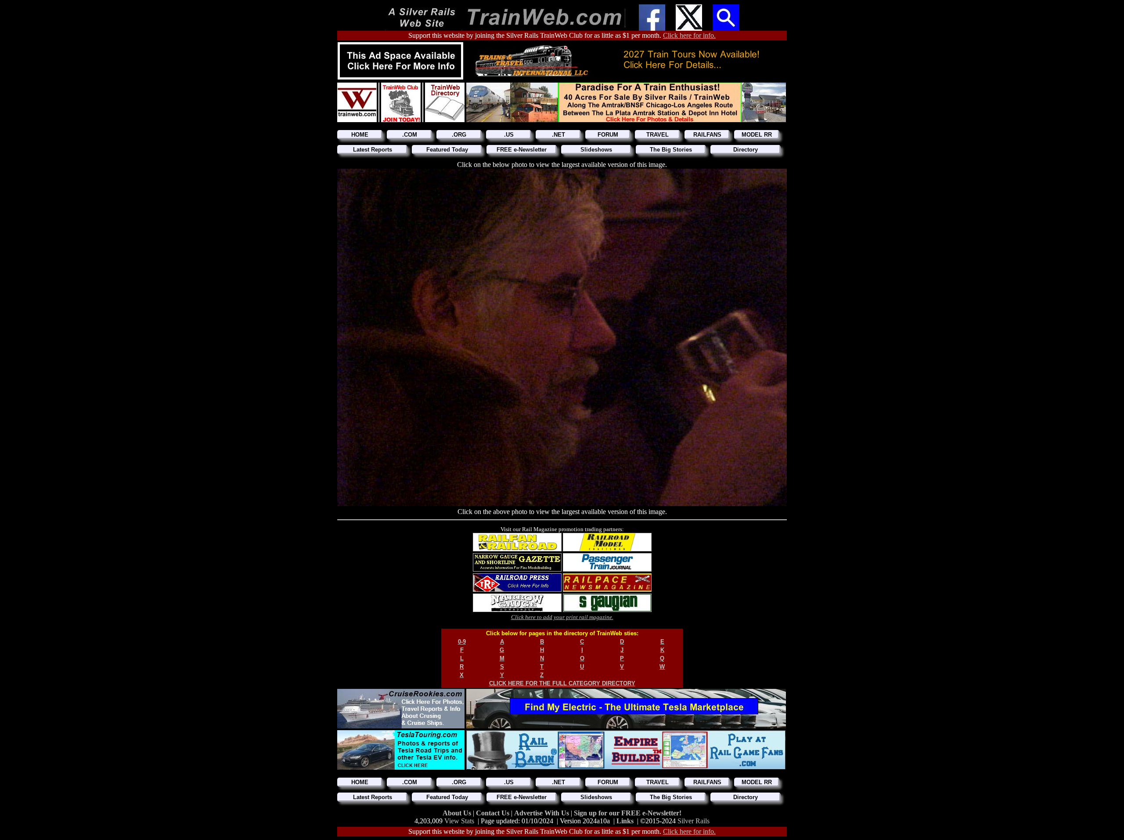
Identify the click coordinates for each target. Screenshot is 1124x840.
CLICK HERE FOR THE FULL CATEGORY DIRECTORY (562, 683)
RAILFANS (707, 134)
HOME (359, 134)
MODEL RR (757, 134)
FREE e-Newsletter (522, 149)
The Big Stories (671, 149)
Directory (745, 149)
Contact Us (493, 813)
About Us (458, 813)
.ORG (459, 134)
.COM (409, 134)
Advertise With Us (542, 813)
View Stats (459, 821)
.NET (558, 134)
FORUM (608, 134)
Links (625, 821)
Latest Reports (372, 149)
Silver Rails (693, 821)
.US (509, 134)
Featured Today (447, 149)
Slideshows (596, 149)
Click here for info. (689, 35)
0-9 (462, 641)
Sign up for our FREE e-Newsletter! (627, 813)
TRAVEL (657, 134)
